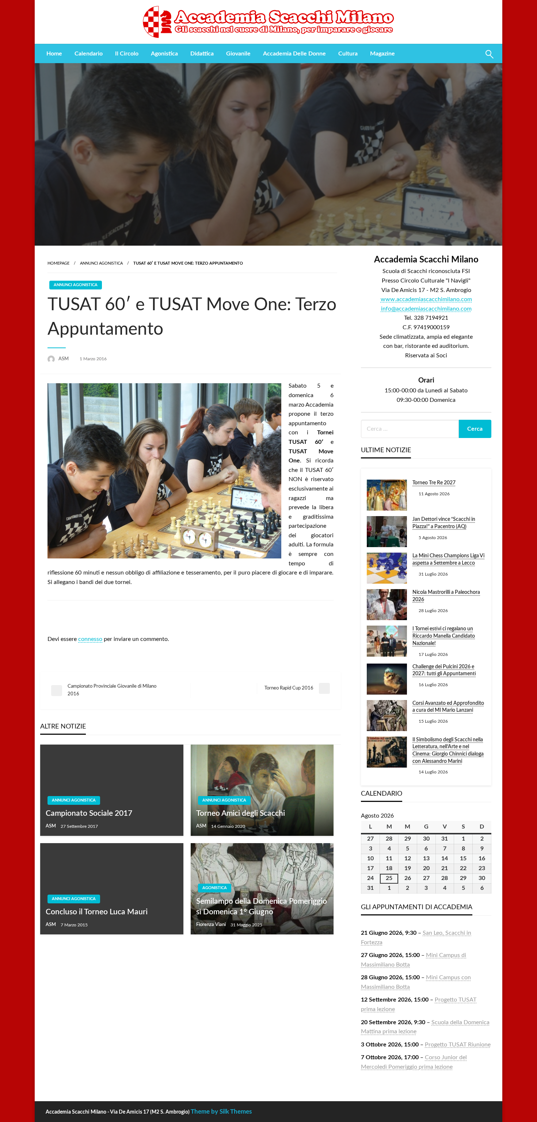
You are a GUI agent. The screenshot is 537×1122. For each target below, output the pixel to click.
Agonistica (164, 54)
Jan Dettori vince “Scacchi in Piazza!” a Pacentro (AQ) (443, 523)
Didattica (202, 54)
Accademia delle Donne (294, 54)
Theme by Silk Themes (221, 1111)
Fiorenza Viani (211, 924)
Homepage (58, 263)
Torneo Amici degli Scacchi (240, 813)
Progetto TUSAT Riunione (458, 1045)
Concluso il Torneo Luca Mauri (97, 912)
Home (54, 54)
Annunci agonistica (101, 263)
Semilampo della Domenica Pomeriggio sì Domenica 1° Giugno (261, 907)
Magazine (382, 54)
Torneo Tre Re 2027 (434, 482)
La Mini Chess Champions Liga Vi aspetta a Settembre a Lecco (448, 559)
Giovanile (238, 54)
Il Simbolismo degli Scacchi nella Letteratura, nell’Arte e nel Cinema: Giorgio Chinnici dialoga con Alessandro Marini (448, 750)
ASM (64, 359)
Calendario (89, 54)
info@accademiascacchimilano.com (426, 309)
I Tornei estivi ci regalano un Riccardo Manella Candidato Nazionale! (443, 636)
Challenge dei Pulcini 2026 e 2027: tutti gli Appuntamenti (444, 670)
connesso (90, 639)
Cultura (348, 54)
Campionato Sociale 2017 (89, 813)
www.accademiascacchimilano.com (426, 299)
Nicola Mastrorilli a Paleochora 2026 (446, 596)
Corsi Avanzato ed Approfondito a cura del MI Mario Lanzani (448, 707)
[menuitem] (54, 53)
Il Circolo (126, 54)
